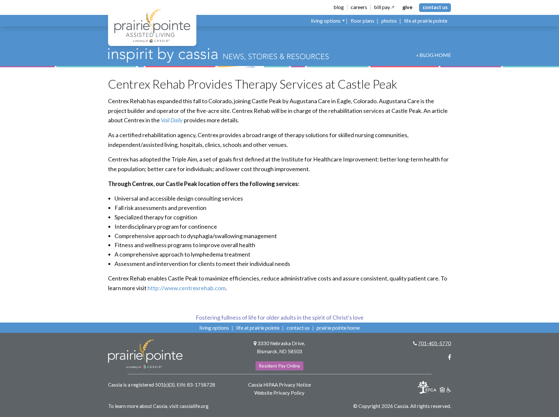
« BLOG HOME (433, 55)
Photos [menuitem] (389, 20)
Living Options (214, 327)
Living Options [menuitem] (326, 20)
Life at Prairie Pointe (258, 327)
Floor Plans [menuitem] (362, 20)
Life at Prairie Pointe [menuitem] (425, 20)
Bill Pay (382, 7)
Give (407, 7)
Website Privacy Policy (279, 393)
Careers (359, 7)
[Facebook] (449, 357)
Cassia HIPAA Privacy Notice (279, 385)
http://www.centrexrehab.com (186, 287)
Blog (339, 7)
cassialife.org (194, 406)
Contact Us (435, 7)
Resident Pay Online (279, 365)
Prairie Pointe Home (338, 327)
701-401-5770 (434, 343)
